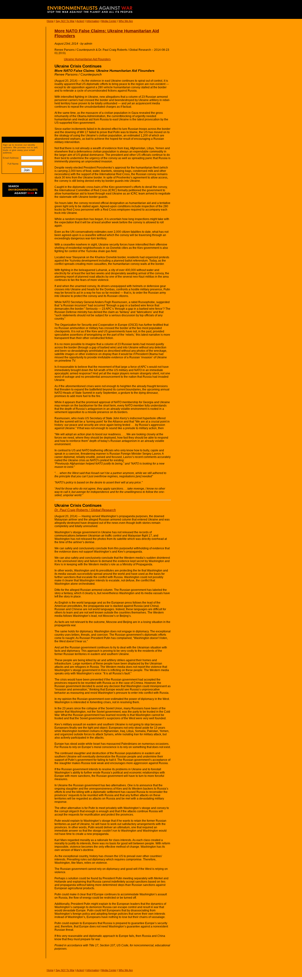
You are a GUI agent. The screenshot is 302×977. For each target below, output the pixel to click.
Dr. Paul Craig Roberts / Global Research (85, 510)
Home (50, 21)
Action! (80, 21)
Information (92, 21)
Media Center (109, 21)
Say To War (65, 21)
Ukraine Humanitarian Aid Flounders (87, 59)
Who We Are (126, 21)
